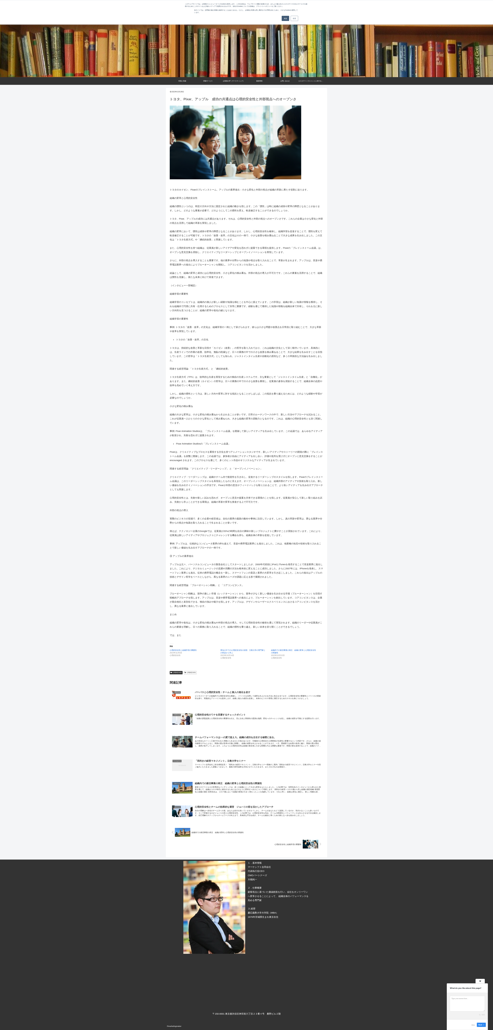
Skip (473, 1025)
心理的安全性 (177, 672)
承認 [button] (285, 18)
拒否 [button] (294, 18)
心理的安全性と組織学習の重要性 (183, 650)
